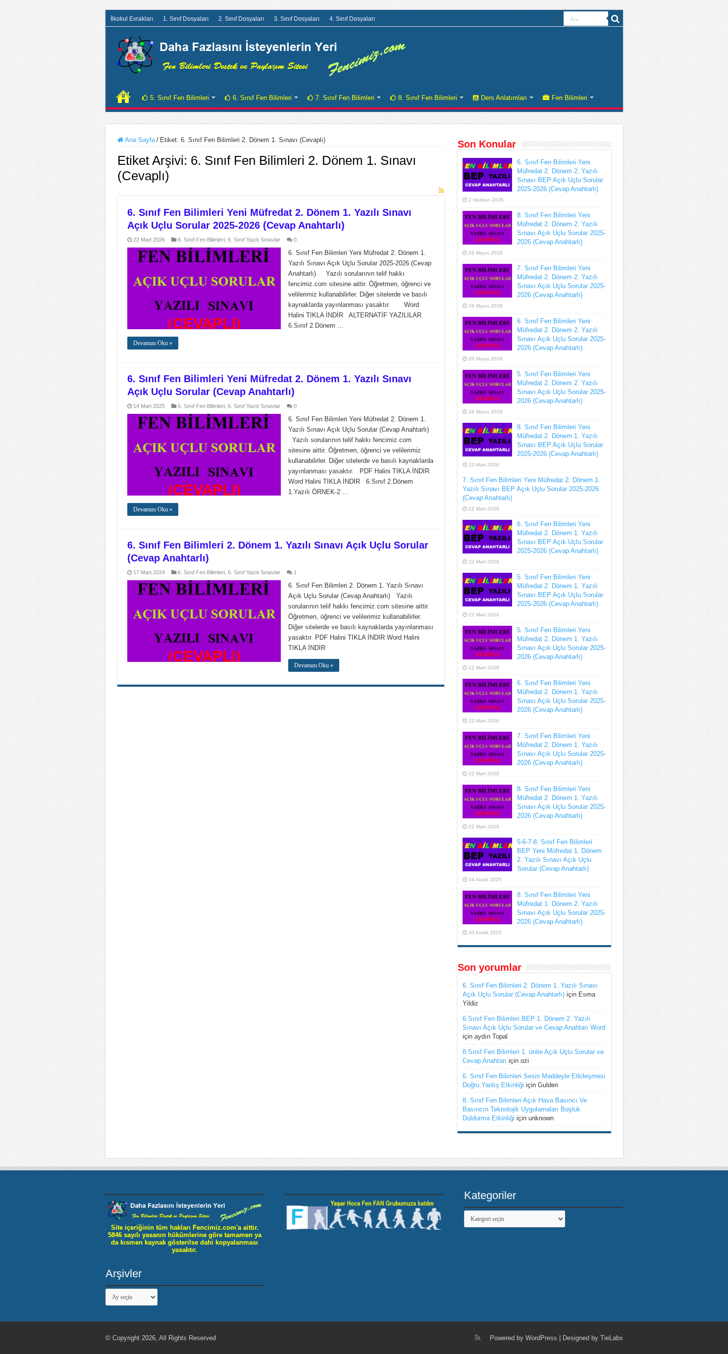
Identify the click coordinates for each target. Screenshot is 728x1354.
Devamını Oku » (152, 343)
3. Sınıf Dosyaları (296, 18)
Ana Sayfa (139, 140)
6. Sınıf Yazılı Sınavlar (254, 240)
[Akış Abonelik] (441, 191)
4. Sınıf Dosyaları (352, 18)
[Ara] (615, 18)
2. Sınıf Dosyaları (241, 18)
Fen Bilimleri (569, 97)
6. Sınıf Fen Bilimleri (262, 97)
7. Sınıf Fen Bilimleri (344, 97)
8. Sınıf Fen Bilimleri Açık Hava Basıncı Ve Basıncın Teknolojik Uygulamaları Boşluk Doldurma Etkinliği (525, 1109)
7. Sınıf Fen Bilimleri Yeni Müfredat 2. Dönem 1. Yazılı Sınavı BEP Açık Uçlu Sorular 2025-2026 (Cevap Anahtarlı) (531, 488)
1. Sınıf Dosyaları (185, 18)
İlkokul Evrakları (131, 18)
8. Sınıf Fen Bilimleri (427, 97)
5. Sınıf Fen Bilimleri (179, 97)
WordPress (541, 1338)
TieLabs (611, 1338)
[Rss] (556, 19)
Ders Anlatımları (504, 97)
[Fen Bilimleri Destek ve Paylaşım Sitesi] (261, 54)
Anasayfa (123, 96)
